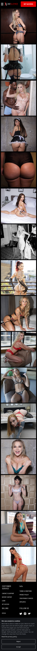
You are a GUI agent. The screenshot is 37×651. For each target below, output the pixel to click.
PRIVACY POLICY (24, 595)
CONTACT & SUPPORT (8, 593)
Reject (18, 641)
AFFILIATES (23, 602)
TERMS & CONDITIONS (26, 591)
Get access (5, 604)
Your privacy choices (26, 598)
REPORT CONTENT (7, 597)
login (3, 601)
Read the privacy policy (9, 637)
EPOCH (4, 613)
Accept (18, 647)
